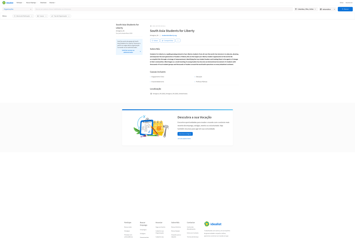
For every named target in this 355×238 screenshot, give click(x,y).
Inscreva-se (349, 3)
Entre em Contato (192, 233)
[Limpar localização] (315, 9)
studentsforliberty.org (169, 35)
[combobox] (163, 9)
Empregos (143, 230)
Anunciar (52, 3)
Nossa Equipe (175, 231)
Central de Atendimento (191, 228)
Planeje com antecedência (128, 236)
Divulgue (127, 231)
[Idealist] (7, 2)
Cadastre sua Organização (160, 232)
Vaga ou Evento (160, 227)
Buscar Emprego (31, 3)
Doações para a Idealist (176, 236)
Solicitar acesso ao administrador (128, 51)
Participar (19, 3)
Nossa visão (128, 227)
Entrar (341, 3)
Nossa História (176, 227)
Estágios (143, 234)
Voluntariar (43, 3)
